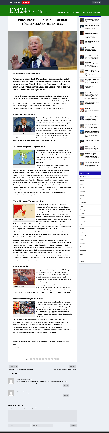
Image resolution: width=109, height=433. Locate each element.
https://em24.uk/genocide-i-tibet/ (41, 237)
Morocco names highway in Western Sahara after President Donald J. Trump (92, 164)
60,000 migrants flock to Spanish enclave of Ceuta (91, 147)
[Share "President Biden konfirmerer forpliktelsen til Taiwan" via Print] (57, 359)
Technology (83, 250)
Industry (82, 221)
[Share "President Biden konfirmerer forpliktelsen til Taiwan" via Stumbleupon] (51, 359)
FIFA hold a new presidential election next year (92, 110)
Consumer (82, 198)
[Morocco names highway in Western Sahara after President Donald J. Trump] (82, 163)
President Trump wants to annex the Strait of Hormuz (92, 56)
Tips (83, 12)
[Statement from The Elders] (82, 26)
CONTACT (76, 12)
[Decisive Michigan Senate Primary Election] (82, 103)
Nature (92, 20)
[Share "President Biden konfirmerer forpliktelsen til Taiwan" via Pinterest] (42, 359)
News (69, 12)
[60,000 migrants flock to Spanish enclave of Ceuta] (82, 148)
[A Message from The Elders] (82, 141)
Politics (86, 21)
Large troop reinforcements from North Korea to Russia (92, 64)
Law (92, 74)
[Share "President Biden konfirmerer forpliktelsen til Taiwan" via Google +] (36, 359)
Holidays (82, 217)
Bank (81, 184)
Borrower (82, 191)
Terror (82, 254)
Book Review (83, 187)
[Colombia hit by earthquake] (82, 87)
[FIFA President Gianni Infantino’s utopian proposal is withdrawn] (82, 154)
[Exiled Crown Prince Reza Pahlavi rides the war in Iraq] (82, 33)
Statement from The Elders (92, 25)
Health (82, 213)
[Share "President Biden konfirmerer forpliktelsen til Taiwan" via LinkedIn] (45, 359)
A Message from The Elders (92, 140)
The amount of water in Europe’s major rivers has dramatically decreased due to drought (92, 94)
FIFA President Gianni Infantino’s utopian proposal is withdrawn (91, 155)
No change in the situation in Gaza (92, 125)
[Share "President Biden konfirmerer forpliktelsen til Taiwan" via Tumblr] (39, 359)
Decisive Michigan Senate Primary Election (92, 103)
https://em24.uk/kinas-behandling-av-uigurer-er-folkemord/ (34, 247)
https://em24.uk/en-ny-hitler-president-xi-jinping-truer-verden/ (49, 292)
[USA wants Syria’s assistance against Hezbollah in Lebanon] (82, 49)
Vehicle (82, 261)
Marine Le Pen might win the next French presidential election (91, 118)
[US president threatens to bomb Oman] (82, 42)
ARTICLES (61, 12)
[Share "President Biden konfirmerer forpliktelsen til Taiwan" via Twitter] (33, 359)
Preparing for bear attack (92, 19)
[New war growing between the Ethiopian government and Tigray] (82, 132)
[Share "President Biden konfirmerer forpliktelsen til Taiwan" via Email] (54, 359)
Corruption (93, 157)
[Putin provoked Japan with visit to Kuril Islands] (82, 80)
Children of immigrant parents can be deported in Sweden (92, 72)
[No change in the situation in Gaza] (82, 126)
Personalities (88, 28)
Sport (95, 112)
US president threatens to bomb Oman (92, 42)
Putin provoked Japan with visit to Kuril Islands (92, 80)
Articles (93, 27)
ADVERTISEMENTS (93, 12)
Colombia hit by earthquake (89, 87)
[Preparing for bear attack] (82, 20)
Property (82, 243)
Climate (93, 98)
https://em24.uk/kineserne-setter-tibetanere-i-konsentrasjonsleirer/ (41, 234)
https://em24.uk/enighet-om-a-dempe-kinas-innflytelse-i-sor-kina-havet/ (38, 108)
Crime (81, 206)
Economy (82, 210)
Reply (66, 385)
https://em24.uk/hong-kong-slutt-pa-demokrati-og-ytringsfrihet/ (36, 255)
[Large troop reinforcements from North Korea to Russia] (82, 63)
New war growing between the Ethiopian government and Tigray (92, 133)
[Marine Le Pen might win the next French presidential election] (82, 118)
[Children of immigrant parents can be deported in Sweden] (82, 71)
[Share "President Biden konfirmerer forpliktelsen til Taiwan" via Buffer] (48, 359)
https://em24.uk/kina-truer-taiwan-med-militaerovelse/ (32, 190)
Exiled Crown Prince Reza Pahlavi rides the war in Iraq (92, 33)
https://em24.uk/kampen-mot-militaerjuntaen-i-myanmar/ (36, 332)
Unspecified (83, 258)
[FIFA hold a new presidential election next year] (82, 110)
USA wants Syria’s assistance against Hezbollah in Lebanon (90, 49)
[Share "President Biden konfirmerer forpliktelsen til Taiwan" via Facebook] (30, 359)
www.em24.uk (61, 103)
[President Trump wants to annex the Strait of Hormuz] (82, 57)
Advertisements (84, 176)
